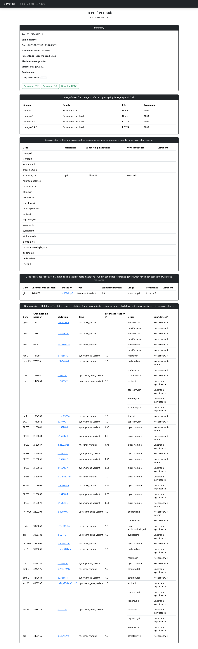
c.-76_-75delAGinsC (67, 583)
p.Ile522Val (63, 444)
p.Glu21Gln (63, 322)
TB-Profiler (8, 4)
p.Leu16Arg (63, 635)
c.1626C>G (63, 355)
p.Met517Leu (64, 549)
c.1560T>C (63, 453)
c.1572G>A (63, 427)
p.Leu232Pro (64, 416)
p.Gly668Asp (64, 344)
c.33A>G (62, 421)
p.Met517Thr (64, 476)
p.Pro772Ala (64, 568)
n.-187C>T (63, 381)
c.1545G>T (63, 494)
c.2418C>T (63, 563)
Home (22, 3)
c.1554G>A (63, 467)
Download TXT (50, 86)
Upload (30, 3)
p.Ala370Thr (64, 543)
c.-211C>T (62, 609)
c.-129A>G (63, 511)
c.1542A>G (63, 502)
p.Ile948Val (63, 361)
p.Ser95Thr (63, 333)
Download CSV (31, 86)
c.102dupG (67, 293)
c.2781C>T (63, 577)
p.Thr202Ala (64, 526)
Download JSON (69, 86)
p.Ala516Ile (63, 485)
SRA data (41, 3)
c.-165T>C (62, 375)
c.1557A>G (63, 459)
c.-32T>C (62, 534)
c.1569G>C (63, 436)
